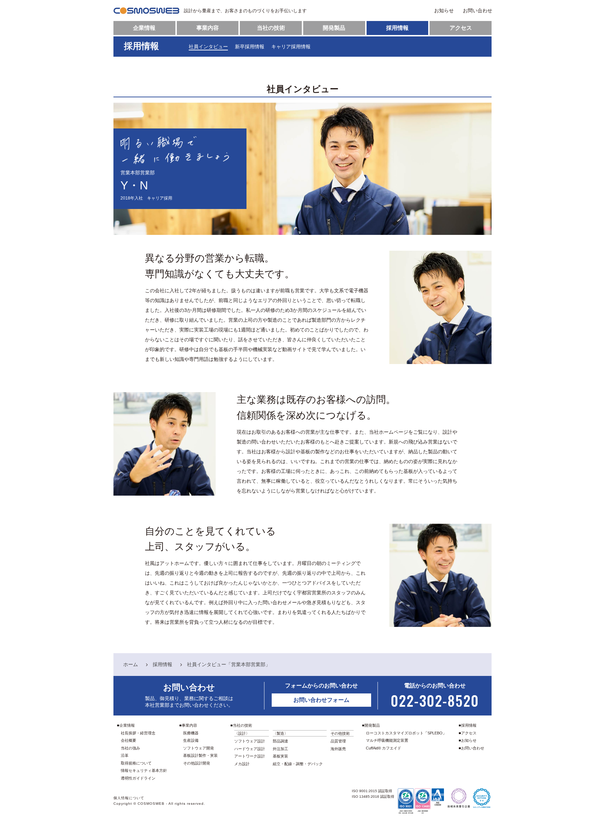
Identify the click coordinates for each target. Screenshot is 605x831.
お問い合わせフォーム (321, 700)
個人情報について (128, 798)
